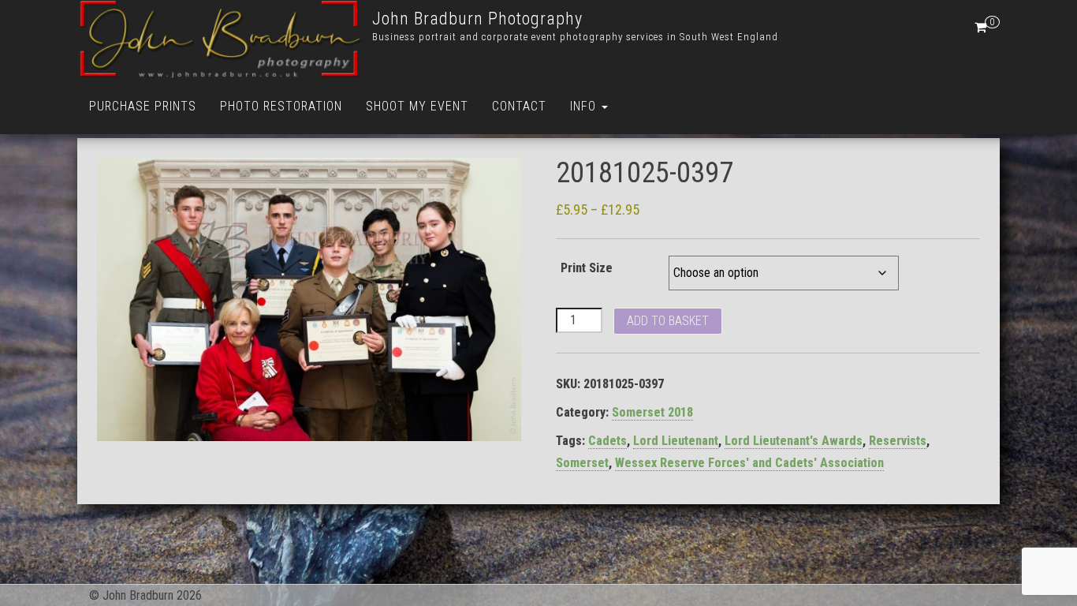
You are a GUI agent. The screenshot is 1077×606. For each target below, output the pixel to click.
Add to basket (668, 320)
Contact (519, 106)
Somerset (582, 462)
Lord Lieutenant (675, 440)
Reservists (897, 440)
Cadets (607, 440)
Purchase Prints (142, 106)
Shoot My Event (417, 106)
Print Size (587, 267)
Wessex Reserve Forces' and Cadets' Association (749, 462)
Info (585, 106)
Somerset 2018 (652, 412)
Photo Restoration (281, 106)
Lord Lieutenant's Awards (794, 440)
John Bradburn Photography (477, 18)
